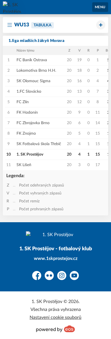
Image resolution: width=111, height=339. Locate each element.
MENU (100, 7)
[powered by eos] (55, 328)
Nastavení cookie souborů (55, 317)
